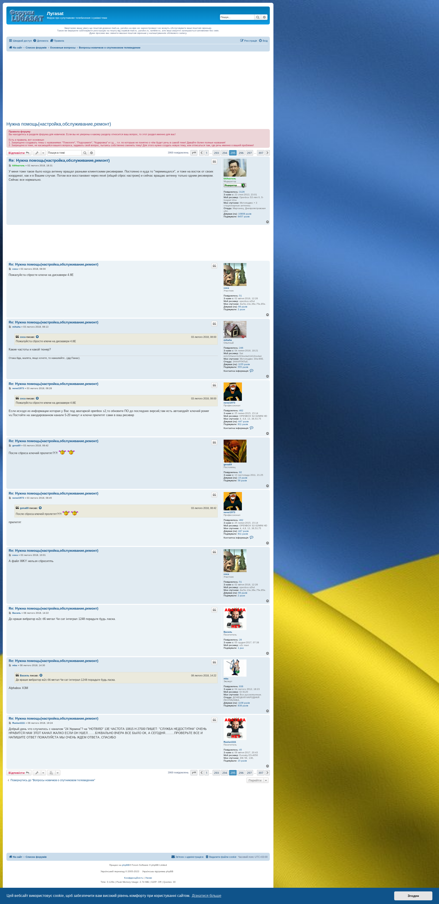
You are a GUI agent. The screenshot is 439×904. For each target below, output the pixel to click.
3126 (242, 192)
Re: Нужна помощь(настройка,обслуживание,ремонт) (59, 160)
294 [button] (224, 153)
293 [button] (216, 153)
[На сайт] (27, 15)
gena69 (228, 464)
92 (240, 472)
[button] (193, 153)
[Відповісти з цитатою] (214, 161)
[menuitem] (40, 40)
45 (240, 749)
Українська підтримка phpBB (157, 871)
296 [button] (241, 153)
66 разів (242, 306)
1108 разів (244, 703)
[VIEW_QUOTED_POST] (37, 337)
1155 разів (244, 364)
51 (240, 295)
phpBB (125, 865)
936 (241, 686)
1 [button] (206, 153)
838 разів (243, 705)
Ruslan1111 (230, 742)
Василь (228, 632)
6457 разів (243, 216)
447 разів (243, 421)
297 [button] (249, 153)
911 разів (243, 424)
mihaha (228, 340)
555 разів (243, 367)
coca (226, 288)
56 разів (242, 480)
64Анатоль (230, 178)
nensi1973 (229, 402)
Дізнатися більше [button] (206, 896)
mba (226, 678)
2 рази (241, 309)
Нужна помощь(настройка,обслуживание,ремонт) (58, 123)
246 (241, 348)
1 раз (241, 648)
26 (240, 639)
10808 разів (244, 214)
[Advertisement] (138, 86)
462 (241, 410)
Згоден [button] (413, 896)
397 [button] (260, 153)
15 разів (242, 477)
